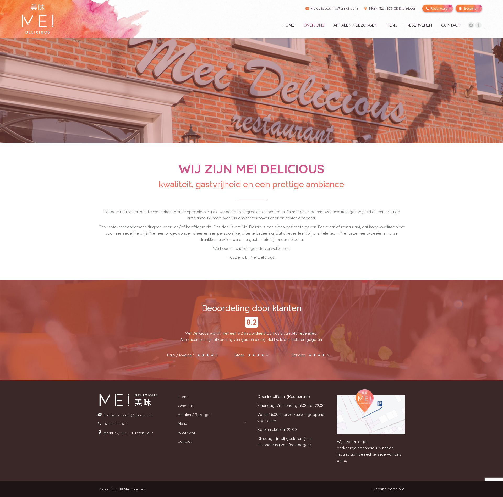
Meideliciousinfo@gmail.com (128, 415)
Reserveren (439, 8)
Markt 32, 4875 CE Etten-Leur (391, 8)
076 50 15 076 (114, 424)
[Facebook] (478, 25)
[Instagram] (471, 25)
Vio (402, 489)
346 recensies (303, 333)
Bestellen (471, 8)
